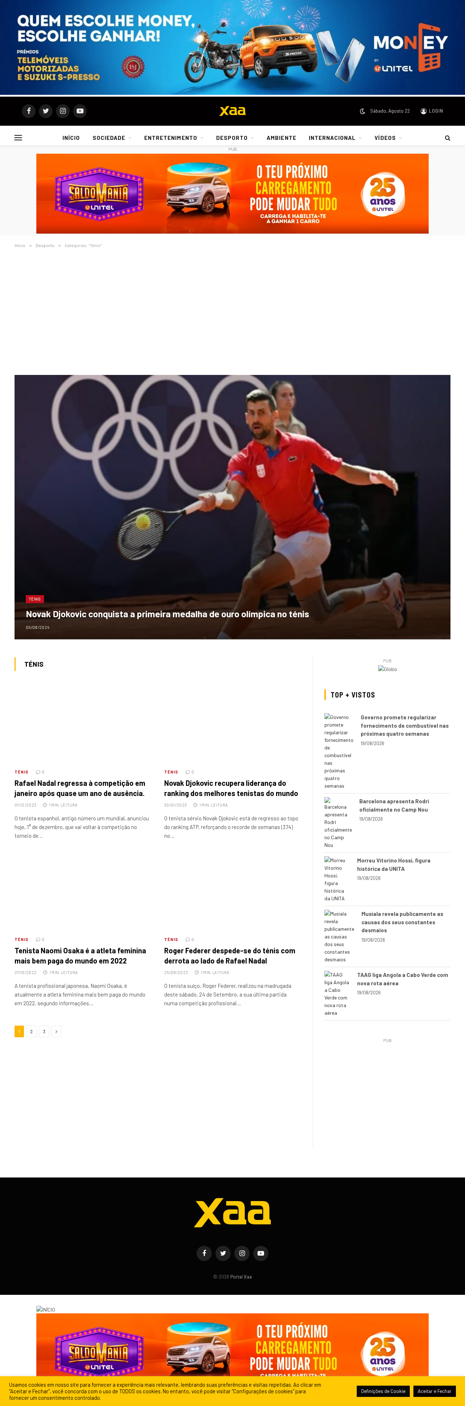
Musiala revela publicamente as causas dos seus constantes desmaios (402, 921)
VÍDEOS (385, 137)
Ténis (35, 599)
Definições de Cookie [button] (383, 1391)
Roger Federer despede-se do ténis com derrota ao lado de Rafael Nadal (229, 955)
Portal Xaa (241, 1277)
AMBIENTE (281, 137)
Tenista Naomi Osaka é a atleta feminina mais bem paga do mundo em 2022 (80, 955)
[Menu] (18, 137)
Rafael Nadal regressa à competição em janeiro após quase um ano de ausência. (80, 788)
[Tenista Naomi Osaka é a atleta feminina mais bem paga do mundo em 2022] (83, 891)
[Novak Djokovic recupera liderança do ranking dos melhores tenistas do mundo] (232, 724)
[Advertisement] (232, 311)
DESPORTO (232, 137)
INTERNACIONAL (332, 137)
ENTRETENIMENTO (170, 137)
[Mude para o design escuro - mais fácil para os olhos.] (362, 111)
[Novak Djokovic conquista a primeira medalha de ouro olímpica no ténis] (232, 507)
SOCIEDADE (109, 137)
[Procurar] (447, 137)
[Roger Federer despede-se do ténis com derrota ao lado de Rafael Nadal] (232, 891)
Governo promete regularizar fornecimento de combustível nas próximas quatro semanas (405, 725)
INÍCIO (71, 137)
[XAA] (232, 111)
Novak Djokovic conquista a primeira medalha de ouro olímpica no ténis (167, 613)
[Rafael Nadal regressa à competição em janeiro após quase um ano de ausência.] (83, 724)
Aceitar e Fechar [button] (435, 1391)
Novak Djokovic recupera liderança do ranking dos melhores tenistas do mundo (231, 788)
